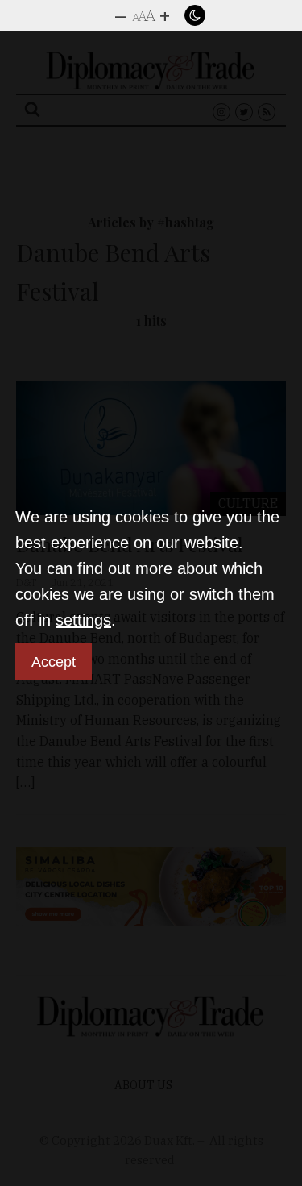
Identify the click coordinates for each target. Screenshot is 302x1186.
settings (83, 620)
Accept (53, 662)
